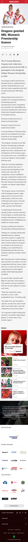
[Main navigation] (2, 2)
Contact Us (13, 533)
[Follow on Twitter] (22, 512)
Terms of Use (10, 529)
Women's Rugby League (7, 27)
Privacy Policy (17, 529)
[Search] (26, 2)
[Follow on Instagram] (25, 512)
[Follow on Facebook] (20, 512)
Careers (5, 533)
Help (9, 533)
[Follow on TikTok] (17, 512)
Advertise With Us (20, 533)
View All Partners (14, 506)
